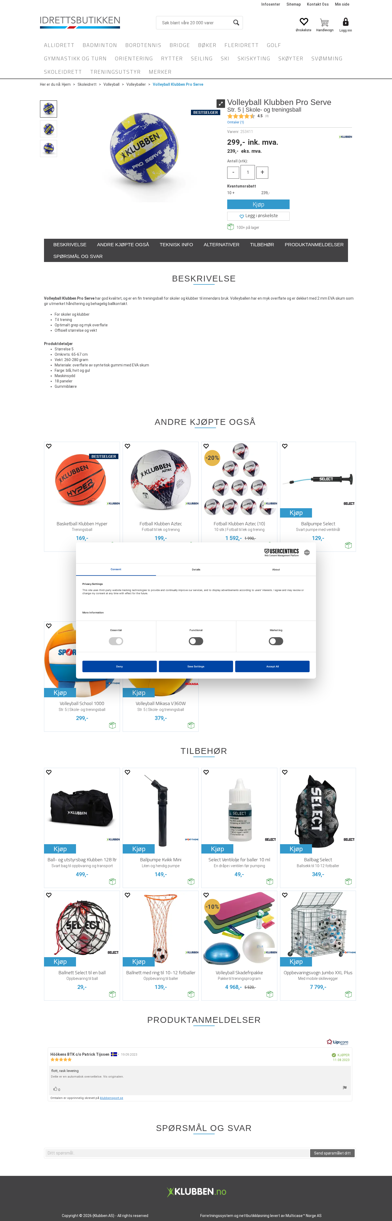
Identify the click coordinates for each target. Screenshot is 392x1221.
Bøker (207, 45)
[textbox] (177, 1153)
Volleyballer (136, 84)
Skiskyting (254, 58)
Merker (160, 72)
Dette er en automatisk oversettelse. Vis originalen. (87, 1076)
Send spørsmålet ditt (332, 1153)
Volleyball (111, 84)
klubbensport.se (111, 1098)
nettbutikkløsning (254, 1216)
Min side (342, 4)
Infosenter (270, 4)
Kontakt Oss (318, 4)
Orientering (134, 58)
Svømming (327, 58)
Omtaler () (235, 122)
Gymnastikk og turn (75, 58)
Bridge (180, 45)
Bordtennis (143, 45)
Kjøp (258, 204)
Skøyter (290, 58)
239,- (265, 193)
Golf (274, 45)
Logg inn (345, 30)
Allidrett (59, 45)
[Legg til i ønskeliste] (48, 446)
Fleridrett (242, 45)
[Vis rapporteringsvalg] (345, 1088)
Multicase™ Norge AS (304, 1216)
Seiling (202, 58)
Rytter (172, 58)
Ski (225, 58)
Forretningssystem (216, 1216)
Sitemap (293, 4)
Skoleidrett (63, 72)
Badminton (100, 45)
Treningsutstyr (115, 72)
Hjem (66, 84)
